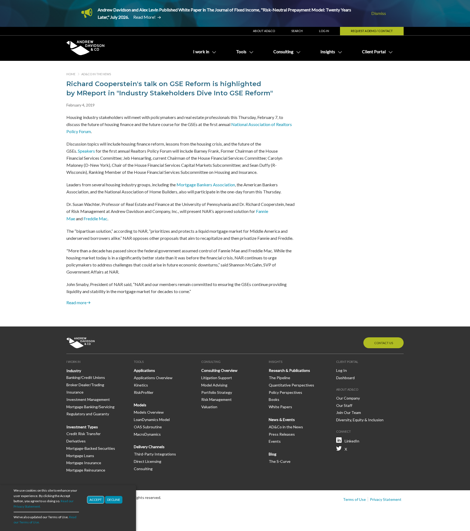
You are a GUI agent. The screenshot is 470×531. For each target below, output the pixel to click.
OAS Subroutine (148, 427)
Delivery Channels (149, 446)
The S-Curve (279, 461)
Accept (95, 500)
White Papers (280, 406)
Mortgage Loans (80, 455)
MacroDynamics (147, 434)
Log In (324, 31)
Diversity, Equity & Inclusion (360, 419)
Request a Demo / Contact (372, 31)
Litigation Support (216, 377)
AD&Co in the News (96, 74)
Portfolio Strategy (216, 392)
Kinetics (141, 385)
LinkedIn (352, 441)
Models (140, 405)
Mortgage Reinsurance (85, 470)
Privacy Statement (385, 499)
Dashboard (345, 377)
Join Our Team (348, 412)
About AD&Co (264, 31)
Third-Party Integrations (155, 454)
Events (275, 441)
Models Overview (149, 412)
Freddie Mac (95, 218)
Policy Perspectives (285, 392)
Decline (113, 500)
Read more (76, 302)
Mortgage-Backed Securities (90, 448)
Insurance (75, 392)
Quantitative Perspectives (291, 385)
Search (297, 31)
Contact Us (383, 343)
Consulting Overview (219, 370)
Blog (272, 454)
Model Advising (214, 385)
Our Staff (344, 405)
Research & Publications (289, 370)
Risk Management (216, 399)
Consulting (143, 468)
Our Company (348, 398)
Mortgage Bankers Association (206, 184)
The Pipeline (279, 377)
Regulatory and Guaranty (87, 413)
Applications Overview (153, 377)
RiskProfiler (143, 392)
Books (274, 399)
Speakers (86, 150)
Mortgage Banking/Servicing (90, 406)
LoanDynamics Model (152, 419)
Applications (144, 370)
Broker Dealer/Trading (85, 384)
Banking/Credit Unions (85, 377)
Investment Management (88, 399)
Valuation (209, 406)
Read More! (144, 17)
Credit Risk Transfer (83, 433)
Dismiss (378, 13)
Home (70, 74)
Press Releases (282, 434)
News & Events (282, 419)
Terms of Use (354, 499)
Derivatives (76, 441)
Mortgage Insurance (83, 462)
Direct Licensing (147, 461)
